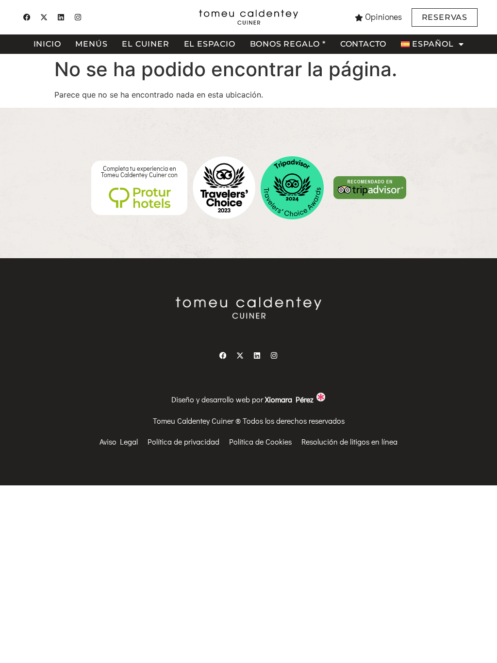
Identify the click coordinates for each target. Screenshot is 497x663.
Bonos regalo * (288, 44)
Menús (91, 44)
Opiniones (383, 16)
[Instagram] (77, 17)
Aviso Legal (118, 441)
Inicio (47, 44)
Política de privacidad (183, 441)
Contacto (363, 44)
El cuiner (145, 44)
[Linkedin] (60, 17)
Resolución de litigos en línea (349, 441)
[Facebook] (26, 17)
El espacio (209, 44)
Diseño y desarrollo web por (243, 399)
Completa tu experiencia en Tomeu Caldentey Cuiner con (139, 172)
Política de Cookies (260, 441)
